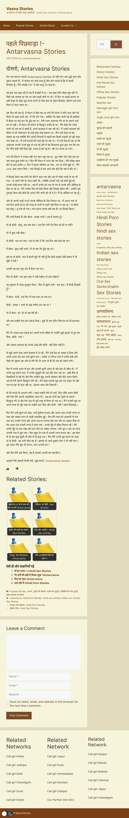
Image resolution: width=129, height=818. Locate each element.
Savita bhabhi (108, 287)
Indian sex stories (71, 598)
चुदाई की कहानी (39, 591)
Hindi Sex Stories (107, 77)
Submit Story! (47, 25)
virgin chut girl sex (108, 117)
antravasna (112, 192)
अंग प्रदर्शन (101, 306)
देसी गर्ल (100, 335)
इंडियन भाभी (116, 317)
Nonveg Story (103, 265)
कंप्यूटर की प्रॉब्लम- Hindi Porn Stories (27, 605)
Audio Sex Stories (105, 196)
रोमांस (120, 335)
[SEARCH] (116, 44)
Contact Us (67, 25)
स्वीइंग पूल (111, 340)
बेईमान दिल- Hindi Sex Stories (24, 608)
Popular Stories (24, 25)
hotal (99, 244)
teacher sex (104, 102)
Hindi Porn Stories (32, 598)
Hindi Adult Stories (105, 212)
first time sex (113, 208)
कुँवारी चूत (115, 322)
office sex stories (105, 277)
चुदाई (119, 326)
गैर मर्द (104, 326)
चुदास (112, 331)
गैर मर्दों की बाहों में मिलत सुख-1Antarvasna (36, 575)
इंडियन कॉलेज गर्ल (103, 317)
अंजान (29, 591)
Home (6, 25)
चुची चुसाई (112, 326)
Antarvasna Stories (58, 460)
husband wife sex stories (109, 247)
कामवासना (103, 321)
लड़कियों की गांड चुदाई (69, 591)
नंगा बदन (111, 335)
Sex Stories (12, 601)
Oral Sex (103, 281)
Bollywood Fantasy (109, 66)
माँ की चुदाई (102, 149)
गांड (98, 326)
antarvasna (16, 598)
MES (71, 799)
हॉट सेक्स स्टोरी (103, 347)
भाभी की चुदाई (103, 144)
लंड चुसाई (101, 339)
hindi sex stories (51, 598)
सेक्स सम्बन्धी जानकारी (15, 594)
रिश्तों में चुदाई (103, 154)
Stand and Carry (103, 298)
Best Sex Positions (105, 200)
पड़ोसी (99, 133)
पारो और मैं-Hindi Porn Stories (31, 583)
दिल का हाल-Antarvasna (28, 579)
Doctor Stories (106, 72)
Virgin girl (113, 302)
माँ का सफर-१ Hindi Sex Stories (32, 571)
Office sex (102, 273)
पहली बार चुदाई (53, 591)
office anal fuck (104, 269)
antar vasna (101, 192)
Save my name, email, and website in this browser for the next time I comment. (44, 703)
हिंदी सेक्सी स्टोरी (102, 344)
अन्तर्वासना (105, 311)
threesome (101, 302)
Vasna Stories (19, 8)
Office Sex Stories (108, 92)
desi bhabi (101, 208)
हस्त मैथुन (118, 340)
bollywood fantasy (105, 204)
